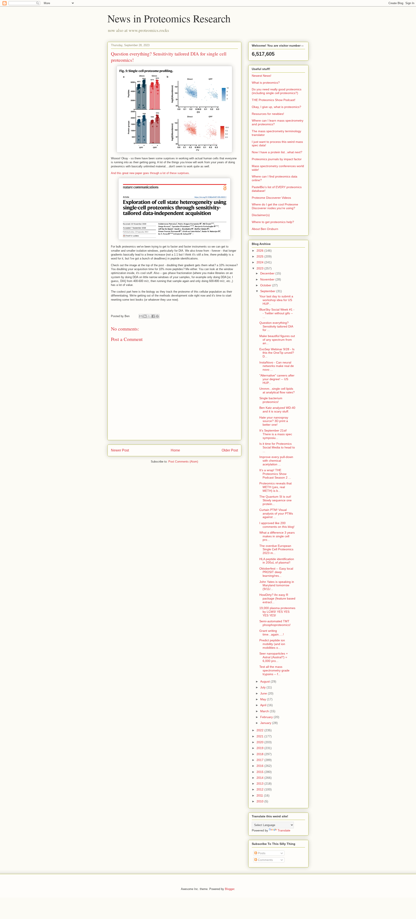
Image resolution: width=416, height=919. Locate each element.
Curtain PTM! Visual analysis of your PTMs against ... (276, 513)
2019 (260, 748)
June (264, 693)
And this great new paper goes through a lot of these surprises (150, 173)
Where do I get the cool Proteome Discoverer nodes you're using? (275, 206)
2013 (260, 783)
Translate (284, 830)
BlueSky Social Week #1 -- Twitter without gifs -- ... (276, 313)
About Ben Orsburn (265, 229)
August (265, 681)
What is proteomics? (266, 82)
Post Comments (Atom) (183, 461)
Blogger (229, 889)
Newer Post (120, 450)
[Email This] (141, 316)
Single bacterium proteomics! (270, 400)
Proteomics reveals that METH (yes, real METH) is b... (275, 487)
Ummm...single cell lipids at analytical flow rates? (277, 390)
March (265, 711)
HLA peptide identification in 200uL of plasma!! (276, 560)
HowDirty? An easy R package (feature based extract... (277, 598)
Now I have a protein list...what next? (277, 152)
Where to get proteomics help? (273, 222)
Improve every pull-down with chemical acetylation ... (276, 460)
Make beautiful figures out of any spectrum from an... (277, 339)
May (263, 699)
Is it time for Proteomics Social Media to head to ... (277, 447)
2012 (260, 789)
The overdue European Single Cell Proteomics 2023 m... (276, 549)
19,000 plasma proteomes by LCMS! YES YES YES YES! (277, 611)
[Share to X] (149, 316)
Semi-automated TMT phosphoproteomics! (275, 623)
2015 (260, 772)
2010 (260, 801)
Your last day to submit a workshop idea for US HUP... (276, 300)
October (266, 285)
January (266, 723)
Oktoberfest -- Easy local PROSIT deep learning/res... (276, 572)
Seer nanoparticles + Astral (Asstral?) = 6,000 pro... (273, 657)
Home (175, 450)
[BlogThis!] (145, 316)
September (268, 291)
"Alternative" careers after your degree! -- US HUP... (276, 379)
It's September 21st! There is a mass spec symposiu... (275, 434)
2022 (260, 730)
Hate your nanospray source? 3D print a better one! (273, 421)
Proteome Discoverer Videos (271, 197)
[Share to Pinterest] (157, 316)
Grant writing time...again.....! (271, 632)
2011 (260, 795)
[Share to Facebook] (153, 316)
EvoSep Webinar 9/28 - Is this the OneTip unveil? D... (276, 352)
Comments (265, 860)
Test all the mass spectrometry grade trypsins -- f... (274, 670)
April (263, 705)
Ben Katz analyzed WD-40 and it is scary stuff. (277, 409)
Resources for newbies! (268, 114)
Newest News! (261, 75)
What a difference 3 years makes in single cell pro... (277, 536)
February (267, 717)
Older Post (230, 450)
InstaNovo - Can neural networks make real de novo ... (276, 366)
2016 (260, 765)
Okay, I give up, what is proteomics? (276, 107)
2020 (260, 742)
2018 (260, 754)
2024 (260, 262)
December (267, 273)
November (267, 279)
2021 (260, 736)
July (263, 687)
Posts (261, 853)
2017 (260, 760)
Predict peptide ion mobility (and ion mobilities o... (272, 644)
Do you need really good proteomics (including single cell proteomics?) (276, 91)
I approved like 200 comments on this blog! (276, 524)
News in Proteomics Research (169, 18)
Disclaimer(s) (261, 215)
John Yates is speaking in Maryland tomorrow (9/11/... (276, 585)
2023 (260, 268)
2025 (260, 256)
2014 (260, 777)
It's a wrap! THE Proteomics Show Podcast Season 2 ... (275, 473)
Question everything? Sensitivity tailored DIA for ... (276, 326)
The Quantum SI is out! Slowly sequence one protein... (275, 500)
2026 (260, 250)
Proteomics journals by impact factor (277, 159)
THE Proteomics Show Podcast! (273, 100)
